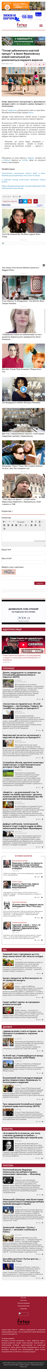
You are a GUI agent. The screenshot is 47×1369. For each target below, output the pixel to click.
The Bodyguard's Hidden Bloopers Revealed (21, 403)
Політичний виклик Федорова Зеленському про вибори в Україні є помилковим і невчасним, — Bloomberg (21, 1171)
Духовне (7, 1026)
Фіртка (30, 112)
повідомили (12, 110)
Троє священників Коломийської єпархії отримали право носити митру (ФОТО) (22, 1105)
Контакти (23, 1300)
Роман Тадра (17, 881)
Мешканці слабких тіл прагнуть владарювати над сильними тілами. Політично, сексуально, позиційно (27, 865)
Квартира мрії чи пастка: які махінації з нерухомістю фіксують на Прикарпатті (22, 736)
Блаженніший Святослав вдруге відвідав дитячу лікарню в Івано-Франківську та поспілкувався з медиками (22, 1080)
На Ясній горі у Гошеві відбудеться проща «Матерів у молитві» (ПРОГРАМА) (23, 1056)
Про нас (23, 1298)
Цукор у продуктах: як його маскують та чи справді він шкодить (22, 979)
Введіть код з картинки (13, 567)
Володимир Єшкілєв (20, 861)
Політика (8, 1165)
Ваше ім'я (6, 549)
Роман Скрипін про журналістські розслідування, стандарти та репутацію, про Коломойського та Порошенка (22, 657)
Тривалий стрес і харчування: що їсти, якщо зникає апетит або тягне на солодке (23, 955)
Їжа (4, 949)
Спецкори (23, 1309)
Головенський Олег (19, 922)
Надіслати (40, 583)
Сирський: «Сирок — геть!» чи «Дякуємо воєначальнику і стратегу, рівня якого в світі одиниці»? (26, 927)
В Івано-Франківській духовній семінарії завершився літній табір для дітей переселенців (23, 187)
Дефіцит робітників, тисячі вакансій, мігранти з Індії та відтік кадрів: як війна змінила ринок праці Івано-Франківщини (22, 826)
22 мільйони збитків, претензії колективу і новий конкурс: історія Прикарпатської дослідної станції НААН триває (23, 764)
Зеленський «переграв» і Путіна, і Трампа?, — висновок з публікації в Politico (20, 1229)
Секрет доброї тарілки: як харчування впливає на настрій (21, 1003)
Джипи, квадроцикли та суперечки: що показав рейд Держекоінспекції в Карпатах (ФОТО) (22, 674)
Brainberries (24, 239)
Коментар (6, 517)
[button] (4, 522)
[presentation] (4, 521)
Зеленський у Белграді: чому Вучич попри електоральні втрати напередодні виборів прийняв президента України (23, 1201)
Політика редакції (23, 1303)
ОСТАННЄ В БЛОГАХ (23, 856)
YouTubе (25, 160)
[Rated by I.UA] (23, 1314)
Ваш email (6, 558)
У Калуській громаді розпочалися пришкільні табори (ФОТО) (23, 180)
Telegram (31, 158)
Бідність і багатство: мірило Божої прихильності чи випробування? (25, 885)
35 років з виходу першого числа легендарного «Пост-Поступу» (27, 905)
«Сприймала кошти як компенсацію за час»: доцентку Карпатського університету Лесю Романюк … (22, 336)
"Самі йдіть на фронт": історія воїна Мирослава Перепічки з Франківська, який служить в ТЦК (21, 501)
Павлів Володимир (19, 902)
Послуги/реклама (23, 1306)
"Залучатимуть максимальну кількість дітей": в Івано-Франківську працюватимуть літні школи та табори (23, 174)
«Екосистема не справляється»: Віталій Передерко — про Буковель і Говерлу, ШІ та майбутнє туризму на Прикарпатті (22, 706)
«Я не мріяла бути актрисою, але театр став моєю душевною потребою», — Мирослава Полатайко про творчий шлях (23, 1135)
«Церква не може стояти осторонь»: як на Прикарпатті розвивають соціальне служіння (23, 1033)
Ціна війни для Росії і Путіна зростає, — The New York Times (22, 1259)
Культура (8, 1128)
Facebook (6, 160)
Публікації (8, 668)
